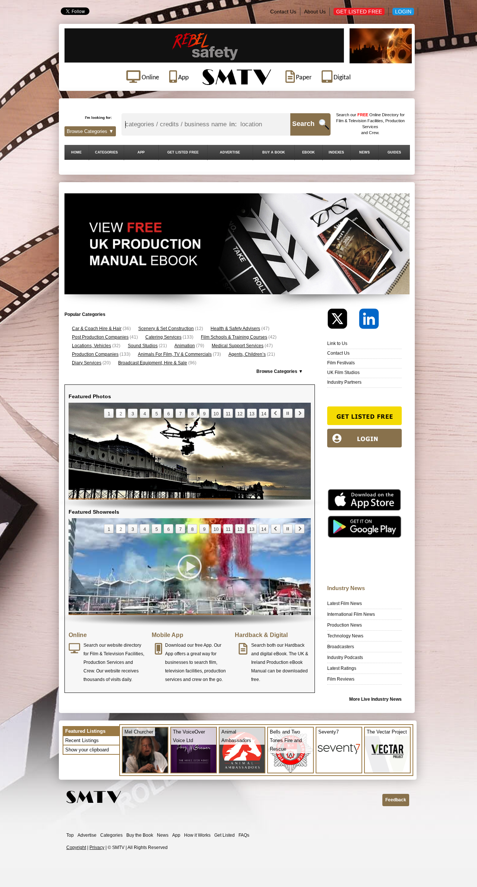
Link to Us (337, 343)
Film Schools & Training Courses (234, 337)
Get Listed (224, 835)
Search (303, 123)
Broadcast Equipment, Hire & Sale (152, 362)
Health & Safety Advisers (235, 328)
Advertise (87, 835)
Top (70, 835)
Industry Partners (344, 382)
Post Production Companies (100, 337)
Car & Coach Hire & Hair (96, 328)
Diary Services (86, 362)
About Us (315, 12)
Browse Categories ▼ (90, 131)
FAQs (243, 835)
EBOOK (308, 152)
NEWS (364, 152)
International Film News (351, 614)
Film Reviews (340, 679)
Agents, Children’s (247, 354)
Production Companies (95, 354)
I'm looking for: (98, 117)
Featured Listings (85, 731)
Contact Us (283, 12)
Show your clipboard (87, 750)
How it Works (197, 835)
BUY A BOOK (273, 152)
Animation (184, 345)
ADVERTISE (230, 152)
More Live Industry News (375, 699)
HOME (76, 152)
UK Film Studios (343, 372)
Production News (344, 625)
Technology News (345, 636)
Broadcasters (340, 646)
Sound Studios (143, 345)
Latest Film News (344, 603)
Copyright (76, 847)
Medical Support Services (237, 345)
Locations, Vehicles (91, 345)
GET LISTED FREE (183, 152)
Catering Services (163, 337)
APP (141, 152)
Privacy (96, 847)
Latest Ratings (341, 668)
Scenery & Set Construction (166, 328)
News (162, 835)
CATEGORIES (106, 152)
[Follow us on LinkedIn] (369, 320)
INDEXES (336, 152)
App (176, 835)
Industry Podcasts (345, 657)
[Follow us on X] (342, 320)
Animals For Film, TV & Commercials (175, 354)
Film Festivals (341, 362)
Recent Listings (82, 740)
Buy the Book (139, 835)
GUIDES (394, 152)
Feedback (395, 799)
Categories (111, 835)
